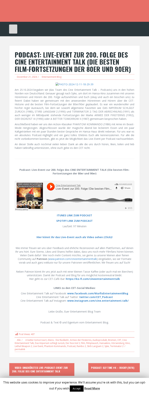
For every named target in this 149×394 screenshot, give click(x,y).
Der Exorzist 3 (73, 343)
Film (83, 343)
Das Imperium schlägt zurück (50, 343)
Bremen (112, 340)
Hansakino (104, 343)
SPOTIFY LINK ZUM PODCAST (74, 220)
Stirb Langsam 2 (95, 346)
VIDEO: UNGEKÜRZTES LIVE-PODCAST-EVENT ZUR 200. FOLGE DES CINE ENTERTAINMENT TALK (40, 369)
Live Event (38, 346)
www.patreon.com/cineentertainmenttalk (73, 259)
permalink (20, 349)
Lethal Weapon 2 (23, 346)
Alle (19, 340)
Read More (92, 388)
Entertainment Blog (51, 76)
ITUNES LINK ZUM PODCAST (74, 215)
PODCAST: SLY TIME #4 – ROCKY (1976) (113, 367)
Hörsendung (117, 343)
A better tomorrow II (36, 340)
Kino (127, 343)
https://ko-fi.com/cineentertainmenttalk (93, 279)
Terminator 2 (117, 346)
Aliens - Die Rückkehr (58, 340)
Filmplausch (92, 343)
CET (119, 340)
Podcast (71, 346)
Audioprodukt (99, 340)
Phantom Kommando (55, 346)
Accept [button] (77, 388)
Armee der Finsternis (80, 340)
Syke (106, 346)
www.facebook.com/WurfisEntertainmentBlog (97, 293)
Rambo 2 (81, 346)
